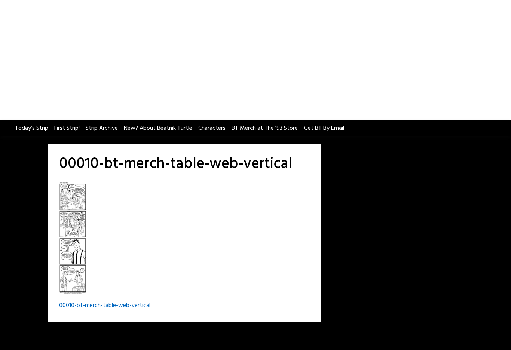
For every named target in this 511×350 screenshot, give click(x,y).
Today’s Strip (31, 128)
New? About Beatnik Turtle (158, 128)
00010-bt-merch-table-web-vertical (104, 305)
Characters (212, 128)
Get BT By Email (324, 128)
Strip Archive (102, 128)
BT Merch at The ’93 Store (265, 128)
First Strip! (67, 128)
